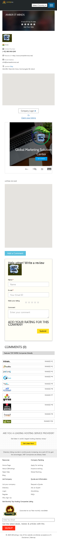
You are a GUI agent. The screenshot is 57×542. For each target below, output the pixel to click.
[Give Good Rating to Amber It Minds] (28, 24)
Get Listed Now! (28, 443)
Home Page (6, 465)
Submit (43, 330)
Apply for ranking (37, 465)
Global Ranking (36, 472)
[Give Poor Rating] (26, 302)
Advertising (34, 491)
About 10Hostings (8, 469)
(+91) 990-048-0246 (9, 51)
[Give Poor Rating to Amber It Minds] (22, 24)
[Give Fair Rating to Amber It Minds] (25, 24)
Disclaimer (25, 537)
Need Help (6, 472)
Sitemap (32, 537)
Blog (4, 475)
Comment (11, 307)
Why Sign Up (7, 498)
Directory (5, 488)
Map (11, 66)
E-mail (10, 290)
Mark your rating (14, 301)
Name (10, 280)
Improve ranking (36, 469)
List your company (8, 484)
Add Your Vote (29, 27)
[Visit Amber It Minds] (7, 38)
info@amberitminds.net (10, 62)
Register (5, 494)
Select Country (39, 5)
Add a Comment (15, 253)
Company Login (28, 110)
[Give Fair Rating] (29, 302)
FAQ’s (33, 494)
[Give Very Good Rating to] (35, 302)
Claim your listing (28, 117)
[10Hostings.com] (7, 2)
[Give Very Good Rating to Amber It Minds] (31, 24)
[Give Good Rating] (32, 302)
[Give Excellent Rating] (38, 302)
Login (4, 491)
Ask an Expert (35, 488)
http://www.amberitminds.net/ (22, 56)
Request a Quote (37, 484)
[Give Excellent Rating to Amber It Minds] (34, 24)
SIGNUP (9, 527)
